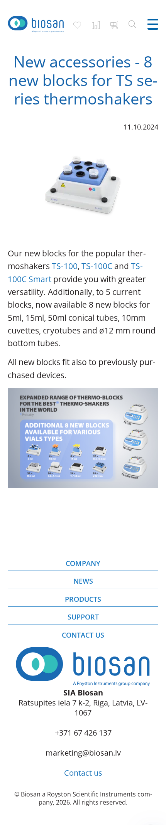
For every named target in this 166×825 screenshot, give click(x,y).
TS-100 (65, 266)
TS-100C (96, 266)
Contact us (83, 773)
